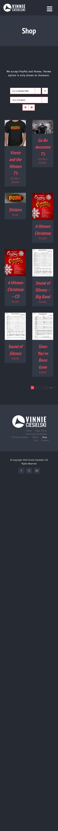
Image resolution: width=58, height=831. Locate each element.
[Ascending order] (45, 91)
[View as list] (32, 107)
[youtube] (37, 471)
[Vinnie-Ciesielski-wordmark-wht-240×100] (29, 415)
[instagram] (29, 471)
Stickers (15, 210)
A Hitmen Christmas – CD (15, 289)
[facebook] (21, 471)
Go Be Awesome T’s (43, 147)
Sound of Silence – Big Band (42, 289)
